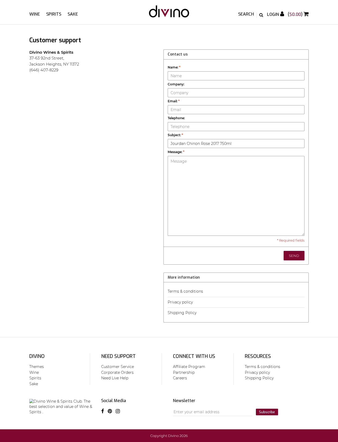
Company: (176, 84)
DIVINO (37, 356)
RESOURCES (258, 356)
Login (273, 14)
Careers (180, 378)
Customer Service (117, 366)
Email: (174, 101)
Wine (34, 14)
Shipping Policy (182, 312)
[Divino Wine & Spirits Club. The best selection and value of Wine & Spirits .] (169, 14)
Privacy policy (180, 302)
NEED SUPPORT (118, 356)
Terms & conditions (185, 291)
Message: (176, 152)
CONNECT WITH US (194, 356)
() (296, 14)
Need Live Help (114, 378)
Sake (73, 14)
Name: (174, 67)
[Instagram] (118, 411)
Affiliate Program (189, 366)
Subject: (175, 135)
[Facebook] (102, 411)
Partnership (184, 372)
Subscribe (267, 412)
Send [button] (294, 256)
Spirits (53, 14)
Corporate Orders (117, 372)
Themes (36, 366)
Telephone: (176, 118)
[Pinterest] (110, 411)
